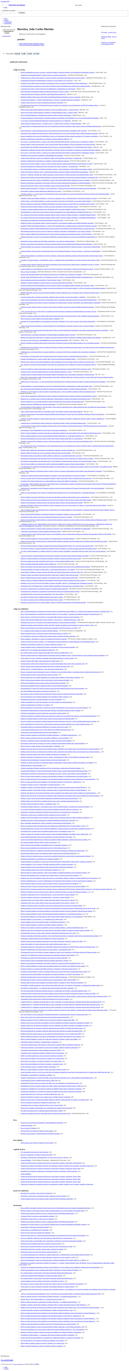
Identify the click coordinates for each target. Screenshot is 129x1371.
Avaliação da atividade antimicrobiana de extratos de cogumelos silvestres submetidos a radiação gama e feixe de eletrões (54, 839)
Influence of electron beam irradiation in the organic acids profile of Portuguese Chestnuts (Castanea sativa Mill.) (52, 941)
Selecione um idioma (17, 5)
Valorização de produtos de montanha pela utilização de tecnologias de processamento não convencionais (50, 812)
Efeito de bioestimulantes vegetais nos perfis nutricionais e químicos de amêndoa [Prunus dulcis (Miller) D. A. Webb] (53, 1260)
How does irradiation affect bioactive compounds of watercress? (38, 691)
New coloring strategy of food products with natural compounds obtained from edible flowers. (47, 1278)
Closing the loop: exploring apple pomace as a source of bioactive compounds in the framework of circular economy (53, 78)
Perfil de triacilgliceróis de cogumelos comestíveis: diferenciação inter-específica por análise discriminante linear (51, 1028)
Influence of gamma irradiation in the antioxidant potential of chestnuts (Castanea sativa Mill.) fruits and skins (51, 558)
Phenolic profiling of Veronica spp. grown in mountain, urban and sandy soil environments (46, 453)
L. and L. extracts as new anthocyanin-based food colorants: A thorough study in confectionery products (57, 152)
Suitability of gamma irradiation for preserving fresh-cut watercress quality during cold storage (47, 283)
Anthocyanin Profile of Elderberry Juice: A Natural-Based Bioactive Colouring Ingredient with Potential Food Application (54, 172)
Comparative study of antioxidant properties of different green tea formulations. (42, 1053)
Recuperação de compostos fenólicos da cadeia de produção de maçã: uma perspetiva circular (46, 1246)
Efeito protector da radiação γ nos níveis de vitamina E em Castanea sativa (41, 1061)
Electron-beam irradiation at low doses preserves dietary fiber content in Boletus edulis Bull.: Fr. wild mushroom (52, 438)
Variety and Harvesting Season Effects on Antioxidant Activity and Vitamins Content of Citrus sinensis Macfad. (51, 411)
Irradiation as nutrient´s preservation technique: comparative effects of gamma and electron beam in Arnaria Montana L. (54, 1305)
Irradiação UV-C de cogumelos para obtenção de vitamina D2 (38, 650)
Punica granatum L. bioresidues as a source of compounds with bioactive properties (44, 639)
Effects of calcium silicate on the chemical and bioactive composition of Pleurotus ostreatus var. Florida (49, 628)
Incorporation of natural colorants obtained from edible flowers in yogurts (41, 191)
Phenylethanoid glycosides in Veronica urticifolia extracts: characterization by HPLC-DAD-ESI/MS (48, 980)
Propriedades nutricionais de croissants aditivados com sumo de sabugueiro (41, 699)
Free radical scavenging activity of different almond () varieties (42, 597)
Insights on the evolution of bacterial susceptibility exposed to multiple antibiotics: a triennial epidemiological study (52, 927)
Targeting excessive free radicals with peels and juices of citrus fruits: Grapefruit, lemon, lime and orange (49, 575)
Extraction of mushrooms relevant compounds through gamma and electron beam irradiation (46, 740)
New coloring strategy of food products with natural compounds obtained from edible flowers (46, 1273)
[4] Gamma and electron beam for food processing (34, 1152)
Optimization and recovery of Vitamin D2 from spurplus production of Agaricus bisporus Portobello (48, 622)
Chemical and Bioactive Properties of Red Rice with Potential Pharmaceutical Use (43, 94)
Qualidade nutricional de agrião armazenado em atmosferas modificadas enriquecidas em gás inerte (48, 820)
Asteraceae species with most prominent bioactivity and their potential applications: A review (46, 371)
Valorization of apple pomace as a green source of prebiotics (37, 1219)
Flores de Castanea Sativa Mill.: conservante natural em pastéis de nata (40, 661)
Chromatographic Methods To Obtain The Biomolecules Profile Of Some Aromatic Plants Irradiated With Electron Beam (54, 771)
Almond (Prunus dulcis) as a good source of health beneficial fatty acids (40, 1094)
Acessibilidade (7, 1360)
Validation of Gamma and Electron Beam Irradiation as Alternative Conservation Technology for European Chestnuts (53, 475)
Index (5, 7)
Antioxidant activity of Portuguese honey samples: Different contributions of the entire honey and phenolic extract (52, 586)
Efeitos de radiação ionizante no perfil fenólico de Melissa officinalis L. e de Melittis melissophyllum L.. (49, 735)
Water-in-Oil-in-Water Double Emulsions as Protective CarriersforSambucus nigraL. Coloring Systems (49, 112)
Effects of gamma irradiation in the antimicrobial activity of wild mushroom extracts (44, 848)
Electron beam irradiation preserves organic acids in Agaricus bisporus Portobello (43, 683)
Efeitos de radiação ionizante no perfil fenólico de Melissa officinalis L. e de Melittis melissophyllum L (49, 1302)
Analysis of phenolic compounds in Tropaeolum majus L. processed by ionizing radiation (45, 897)
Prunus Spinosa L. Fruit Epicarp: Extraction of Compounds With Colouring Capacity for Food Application (50, 617)
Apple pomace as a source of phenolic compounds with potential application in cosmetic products (47, 1286)
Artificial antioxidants (27, 1125)
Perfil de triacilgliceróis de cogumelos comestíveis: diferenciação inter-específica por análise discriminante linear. (52, 1031)
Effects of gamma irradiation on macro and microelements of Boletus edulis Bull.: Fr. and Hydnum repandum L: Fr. (52, 436)
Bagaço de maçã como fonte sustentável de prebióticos (36, 1232)
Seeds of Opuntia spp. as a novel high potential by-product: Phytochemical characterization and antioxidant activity (52, 401)
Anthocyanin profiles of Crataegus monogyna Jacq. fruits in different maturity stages (44, 944)
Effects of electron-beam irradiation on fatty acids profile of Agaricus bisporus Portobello (45, 680)
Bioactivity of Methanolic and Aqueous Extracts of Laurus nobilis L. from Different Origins (46, 949)
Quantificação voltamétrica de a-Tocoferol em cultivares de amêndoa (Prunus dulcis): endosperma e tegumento (51, 1089)
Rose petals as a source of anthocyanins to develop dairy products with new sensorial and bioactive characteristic (52, 694)
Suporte (6, 1369)
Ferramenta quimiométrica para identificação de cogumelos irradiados (40, 859)
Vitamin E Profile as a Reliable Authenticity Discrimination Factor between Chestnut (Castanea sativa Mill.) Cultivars (53, 580)
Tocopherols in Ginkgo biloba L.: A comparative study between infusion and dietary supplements (47, 1335)
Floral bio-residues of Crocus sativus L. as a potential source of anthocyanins (42, 919)
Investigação (7, 23)
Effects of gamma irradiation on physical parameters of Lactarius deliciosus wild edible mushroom (48, 538)
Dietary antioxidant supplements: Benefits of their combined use (38, 564)
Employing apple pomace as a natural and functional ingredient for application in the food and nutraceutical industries (53, 1235)
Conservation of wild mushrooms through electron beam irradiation (39, 732)
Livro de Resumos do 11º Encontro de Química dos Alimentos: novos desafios (42, 1340)
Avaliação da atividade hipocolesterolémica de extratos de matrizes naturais (41, 1275)
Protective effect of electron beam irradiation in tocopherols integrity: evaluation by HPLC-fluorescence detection (52, 982)
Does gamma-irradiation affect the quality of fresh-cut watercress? (39, 842)
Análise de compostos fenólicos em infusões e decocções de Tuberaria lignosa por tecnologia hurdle (48, 1324)
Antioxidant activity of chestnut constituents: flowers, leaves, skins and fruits (42, 1105)
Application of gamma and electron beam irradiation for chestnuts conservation (42, 938)
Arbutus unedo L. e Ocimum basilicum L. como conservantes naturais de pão (42, 669)
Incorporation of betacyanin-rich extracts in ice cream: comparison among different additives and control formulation (53, 743)
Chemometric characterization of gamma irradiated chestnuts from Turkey (41, 531)
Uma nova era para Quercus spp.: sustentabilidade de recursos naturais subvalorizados (44, 340)
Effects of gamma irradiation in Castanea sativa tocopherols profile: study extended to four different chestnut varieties (53, 966)
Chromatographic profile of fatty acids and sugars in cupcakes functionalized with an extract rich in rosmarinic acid (52, 663)
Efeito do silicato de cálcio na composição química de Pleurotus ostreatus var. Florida (44, 633)
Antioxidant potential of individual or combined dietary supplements (39, 1042)
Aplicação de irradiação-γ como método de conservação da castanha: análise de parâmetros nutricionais (49, 1047)
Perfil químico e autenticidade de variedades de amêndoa (36, 1075)
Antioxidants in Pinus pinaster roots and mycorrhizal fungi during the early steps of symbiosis (46, 517)
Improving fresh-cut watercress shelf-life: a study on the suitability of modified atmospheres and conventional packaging (54, 872)
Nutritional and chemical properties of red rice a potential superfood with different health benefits (47, 1221)
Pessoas (6, 20)
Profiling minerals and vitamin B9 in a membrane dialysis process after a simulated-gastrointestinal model (50, 801)
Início (5, 18)
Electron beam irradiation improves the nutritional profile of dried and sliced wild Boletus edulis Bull (48, 853)
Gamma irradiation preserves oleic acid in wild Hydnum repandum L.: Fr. (41, 870)
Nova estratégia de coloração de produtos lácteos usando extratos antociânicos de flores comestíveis (48, 636)
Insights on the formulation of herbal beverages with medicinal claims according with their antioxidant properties (52, 502)
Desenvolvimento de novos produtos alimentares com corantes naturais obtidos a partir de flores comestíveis (50, 677)
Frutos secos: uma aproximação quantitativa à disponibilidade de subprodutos (42, 1122)
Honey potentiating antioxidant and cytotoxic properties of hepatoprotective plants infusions (46, 823)
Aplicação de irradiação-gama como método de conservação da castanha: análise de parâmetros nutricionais (50, 1044)
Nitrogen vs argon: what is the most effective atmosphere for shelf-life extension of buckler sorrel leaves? (50, 798)
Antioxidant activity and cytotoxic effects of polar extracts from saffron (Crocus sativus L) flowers (48, 900)
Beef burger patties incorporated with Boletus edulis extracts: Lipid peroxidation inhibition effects (47, 561)
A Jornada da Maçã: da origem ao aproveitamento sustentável (37, 1216)
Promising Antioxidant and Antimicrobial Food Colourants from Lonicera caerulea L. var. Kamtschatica (49, 166)
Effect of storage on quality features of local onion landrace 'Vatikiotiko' (40, 318)
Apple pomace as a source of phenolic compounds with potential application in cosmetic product (47, 658)
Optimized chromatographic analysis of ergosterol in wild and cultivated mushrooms (44, 977)
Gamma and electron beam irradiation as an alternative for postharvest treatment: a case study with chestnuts (50, 974)
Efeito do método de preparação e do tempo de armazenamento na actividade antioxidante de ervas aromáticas (51, 1036)
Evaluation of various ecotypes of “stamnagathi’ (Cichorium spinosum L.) (41, 784)
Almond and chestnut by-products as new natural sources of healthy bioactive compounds (45, 1097)
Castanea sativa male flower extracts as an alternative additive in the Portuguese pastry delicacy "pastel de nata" (51, 158)
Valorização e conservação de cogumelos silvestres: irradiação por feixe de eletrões (43, 815)
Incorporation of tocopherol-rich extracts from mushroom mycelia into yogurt (42, 220)
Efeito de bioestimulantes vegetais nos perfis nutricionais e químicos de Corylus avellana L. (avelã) (48, 1257)
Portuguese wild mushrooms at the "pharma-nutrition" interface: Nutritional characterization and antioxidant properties (53, 602)
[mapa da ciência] (106, 36)
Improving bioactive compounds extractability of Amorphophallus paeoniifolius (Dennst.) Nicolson (48, 334)
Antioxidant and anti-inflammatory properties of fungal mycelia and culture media (43, 760)
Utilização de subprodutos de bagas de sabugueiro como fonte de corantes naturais (43, 713)
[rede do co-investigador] (108, 42)
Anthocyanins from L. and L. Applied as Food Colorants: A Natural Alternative (51, 123)
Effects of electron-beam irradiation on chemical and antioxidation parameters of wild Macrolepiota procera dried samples (54, 776)
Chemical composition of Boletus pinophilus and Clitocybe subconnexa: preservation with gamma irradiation (51, 768)
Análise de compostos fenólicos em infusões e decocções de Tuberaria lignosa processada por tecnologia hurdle (51, 905)
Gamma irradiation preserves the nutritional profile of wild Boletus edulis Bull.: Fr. (43, 922)
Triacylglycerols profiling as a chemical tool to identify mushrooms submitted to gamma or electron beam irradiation (53, 464)
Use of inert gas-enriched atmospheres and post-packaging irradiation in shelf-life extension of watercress (50, 809)
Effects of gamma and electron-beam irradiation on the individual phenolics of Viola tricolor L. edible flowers (51, 1316)
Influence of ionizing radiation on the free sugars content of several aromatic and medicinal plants (47, 718)
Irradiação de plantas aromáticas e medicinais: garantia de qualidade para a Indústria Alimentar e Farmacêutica (51, 1332)
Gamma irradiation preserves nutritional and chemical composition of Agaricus (42, 1281)
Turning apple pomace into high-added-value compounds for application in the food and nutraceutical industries (51, 1241)
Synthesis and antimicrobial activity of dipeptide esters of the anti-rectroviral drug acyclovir (46, 1113)
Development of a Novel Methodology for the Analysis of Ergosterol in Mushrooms (44, 430)
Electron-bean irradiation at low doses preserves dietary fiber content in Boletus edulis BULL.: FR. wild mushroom (52, 1329)
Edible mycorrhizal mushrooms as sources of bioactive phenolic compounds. (42, 1055)
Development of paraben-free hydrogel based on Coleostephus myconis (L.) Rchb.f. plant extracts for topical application (54, 773)
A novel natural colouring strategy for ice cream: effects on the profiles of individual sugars (46, 729)
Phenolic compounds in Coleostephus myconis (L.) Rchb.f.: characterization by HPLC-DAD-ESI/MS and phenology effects (55, 757)
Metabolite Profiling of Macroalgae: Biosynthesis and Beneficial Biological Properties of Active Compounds (51, 97)
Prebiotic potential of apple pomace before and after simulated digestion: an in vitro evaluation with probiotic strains (52, 1210)
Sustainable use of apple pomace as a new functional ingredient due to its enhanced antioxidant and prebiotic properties (53, 1224)
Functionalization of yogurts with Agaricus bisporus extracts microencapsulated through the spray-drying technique (52, 688)
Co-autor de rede (112, 32)
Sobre (5, 1367)
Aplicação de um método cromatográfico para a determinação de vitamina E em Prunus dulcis (46, 1108)
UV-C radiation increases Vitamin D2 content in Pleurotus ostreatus (39, 630)
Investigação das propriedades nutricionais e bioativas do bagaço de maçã (41, 1243)
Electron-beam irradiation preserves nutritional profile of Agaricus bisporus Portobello (44, 685)
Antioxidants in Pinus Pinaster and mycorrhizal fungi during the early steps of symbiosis (45, 999)
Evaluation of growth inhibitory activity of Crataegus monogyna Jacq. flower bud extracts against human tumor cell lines (54, 971)
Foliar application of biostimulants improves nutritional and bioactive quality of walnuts (45, 91)
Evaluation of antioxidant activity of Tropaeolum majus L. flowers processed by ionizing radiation (48, 894)
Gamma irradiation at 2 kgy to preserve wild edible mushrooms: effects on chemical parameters (47, 864)
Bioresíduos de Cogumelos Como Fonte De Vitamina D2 (36, 1193)
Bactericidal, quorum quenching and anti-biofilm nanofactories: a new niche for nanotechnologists (48, 241)
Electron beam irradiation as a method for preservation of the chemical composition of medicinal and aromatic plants (53, 850)
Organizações (8, 22)
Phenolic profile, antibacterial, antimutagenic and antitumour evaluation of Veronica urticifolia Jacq (48, 450)
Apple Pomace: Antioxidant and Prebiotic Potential (35, 1227)
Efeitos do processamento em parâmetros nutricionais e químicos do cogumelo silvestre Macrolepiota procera (51, 963)
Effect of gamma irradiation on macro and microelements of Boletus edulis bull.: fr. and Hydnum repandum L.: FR (52, 1327)
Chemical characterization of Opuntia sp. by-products (35, 705)
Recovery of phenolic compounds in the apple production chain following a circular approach (46, 1238)
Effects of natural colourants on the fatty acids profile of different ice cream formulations (45, 738)
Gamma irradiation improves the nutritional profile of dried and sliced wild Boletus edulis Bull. (47, 867)
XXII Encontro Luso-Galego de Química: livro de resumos (37, 1131)
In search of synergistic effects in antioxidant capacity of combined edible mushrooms (44, 588)
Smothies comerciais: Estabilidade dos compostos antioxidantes (38, 404)
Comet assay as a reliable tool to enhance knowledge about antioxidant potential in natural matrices (48, 955)
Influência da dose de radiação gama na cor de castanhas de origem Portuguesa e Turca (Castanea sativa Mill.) (51, 1034)
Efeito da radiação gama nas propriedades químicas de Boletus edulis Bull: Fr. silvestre (44, 960)
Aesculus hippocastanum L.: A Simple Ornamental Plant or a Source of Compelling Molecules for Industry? (50, 100)
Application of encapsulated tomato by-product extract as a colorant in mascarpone (43, 75)
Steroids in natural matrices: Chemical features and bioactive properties (40, 1133)
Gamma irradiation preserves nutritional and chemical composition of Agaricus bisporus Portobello (48, 647)
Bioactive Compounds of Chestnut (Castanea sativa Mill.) (36, 1155)
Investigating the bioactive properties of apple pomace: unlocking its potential (42, 1249)
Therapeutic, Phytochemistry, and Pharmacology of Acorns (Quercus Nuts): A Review (44, 1157)
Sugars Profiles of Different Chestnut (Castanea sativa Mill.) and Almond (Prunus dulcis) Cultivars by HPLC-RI (52, 572)
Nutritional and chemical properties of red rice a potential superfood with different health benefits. (47, 1213)
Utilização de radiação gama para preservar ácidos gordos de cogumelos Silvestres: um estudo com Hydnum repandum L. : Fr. (55, 892)
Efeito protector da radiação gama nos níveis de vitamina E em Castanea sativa (42, 1058)
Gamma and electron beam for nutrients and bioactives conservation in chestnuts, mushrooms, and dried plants (51, 1163)
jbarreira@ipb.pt (6, 36)
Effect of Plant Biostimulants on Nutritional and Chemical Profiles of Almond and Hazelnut (46, 115)
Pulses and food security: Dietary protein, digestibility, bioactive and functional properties (45, 185)
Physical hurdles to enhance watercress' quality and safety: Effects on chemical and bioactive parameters (49, 883)
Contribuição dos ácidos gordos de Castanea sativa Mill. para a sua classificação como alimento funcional (50, 1083)
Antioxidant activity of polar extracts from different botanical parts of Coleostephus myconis (46, 831)
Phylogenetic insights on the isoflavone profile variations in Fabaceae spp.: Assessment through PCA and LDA (51, 455)
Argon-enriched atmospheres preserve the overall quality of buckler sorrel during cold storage (46, 837)
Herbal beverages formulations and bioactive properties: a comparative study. (42, 1064)
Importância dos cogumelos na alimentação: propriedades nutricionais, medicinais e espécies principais (49, 1171)
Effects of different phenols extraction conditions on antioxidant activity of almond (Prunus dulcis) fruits (49, 577)
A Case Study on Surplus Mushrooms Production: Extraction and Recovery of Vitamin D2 (46, 120)
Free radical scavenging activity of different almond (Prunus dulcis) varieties (42, 599)
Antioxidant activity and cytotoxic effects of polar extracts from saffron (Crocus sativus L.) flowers (48, 903)
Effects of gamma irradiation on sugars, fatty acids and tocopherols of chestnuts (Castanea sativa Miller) (49, 1039)
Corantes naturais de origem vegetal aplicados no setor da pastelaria (39, 674)
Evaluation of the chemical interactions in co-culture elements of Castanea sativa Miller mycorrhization (49, 481)
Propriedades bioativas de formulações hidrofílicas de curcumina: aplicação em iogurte (44, 727)
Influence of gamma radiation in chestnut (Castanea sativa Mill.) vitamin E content (43, 1069)
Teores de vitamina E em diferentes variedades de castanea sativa (38, 1102)
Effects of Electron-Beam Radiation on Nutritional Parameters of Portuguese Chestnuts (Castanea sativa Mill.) (51, 514)
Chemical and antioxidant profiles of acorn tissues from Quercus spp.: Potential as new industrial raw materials (51, 274)
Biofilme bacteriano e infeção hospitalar (32, 765)
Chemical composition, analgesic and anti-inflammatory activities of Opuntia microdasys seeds (47, 1310)
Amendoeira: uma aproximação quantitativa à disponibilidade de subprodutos (42, 155)
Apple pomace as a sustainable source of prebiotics (35, 1230)
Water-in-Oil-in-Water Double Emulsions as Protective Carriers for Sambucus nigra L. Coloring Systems (49, 109)
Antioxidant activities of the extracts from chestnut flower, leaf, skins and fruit (42, 594)
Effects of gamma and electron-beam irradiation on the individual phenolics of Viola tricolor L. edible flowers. (51, 782)
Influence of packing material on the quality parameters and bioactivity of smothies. (44, 754)
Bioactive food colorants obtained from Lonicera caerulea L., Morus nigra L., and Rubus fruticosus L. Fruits (50, 619)
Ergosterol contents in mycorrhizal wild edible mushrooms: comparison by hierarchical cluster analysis (49, 969)
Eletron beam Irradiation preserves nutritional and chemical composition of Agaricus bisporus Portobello (49, 1270)
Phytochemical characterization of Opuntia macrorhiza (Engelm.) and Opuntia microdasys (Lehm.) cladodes (50, 710)
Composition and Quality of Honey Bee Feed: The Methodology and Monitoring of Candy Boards (48, 89)
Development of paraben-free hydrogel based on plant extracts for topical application (44, 958)
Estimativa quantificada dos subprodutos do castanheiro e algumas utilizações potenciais (45, 139)
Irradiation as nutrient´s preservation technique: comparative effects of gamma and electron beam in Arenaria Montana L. (54, 787)
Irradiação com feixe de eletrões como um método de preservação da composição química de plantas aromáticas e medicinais (55, 817)
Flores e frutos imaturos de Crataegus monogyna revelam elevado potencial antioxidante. (45, 1017)
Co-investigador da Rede (107, 44)
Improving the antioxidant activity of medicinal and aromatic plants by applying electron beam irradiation (50, 875)
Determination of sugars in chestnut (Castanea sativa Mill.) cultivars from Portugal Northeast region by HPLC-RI (52, 1086)
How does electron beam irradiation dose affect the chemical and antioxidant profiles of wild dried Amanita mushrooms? (54, 389)
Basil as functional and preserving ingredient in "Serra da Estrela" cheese (41, 280)
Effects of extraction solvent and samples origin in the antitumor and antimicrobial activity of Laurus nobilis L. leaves (53, 826)
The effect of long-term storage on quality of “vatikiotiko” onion (38, 804)
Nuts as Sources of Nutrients (28, 271)
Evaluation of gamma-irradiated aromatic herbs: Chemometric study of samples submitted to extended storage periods (53, 209)
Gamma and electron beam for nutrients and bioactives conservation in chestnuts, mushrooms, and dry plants (51, 1168)
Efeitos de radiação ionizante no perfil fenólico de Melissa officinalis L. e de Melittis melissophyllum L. (49, 1296)
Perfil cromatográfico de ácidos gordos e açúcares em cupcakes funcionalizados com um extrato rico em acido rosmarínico (54, 707)
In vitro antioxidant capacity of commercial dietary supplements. (38, 1066)
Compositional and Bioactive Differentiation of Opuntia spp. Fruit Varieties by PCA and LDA (47, 80)
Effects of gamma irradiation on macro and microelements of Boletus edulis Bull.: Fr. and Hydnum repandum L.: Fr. (53, 914)
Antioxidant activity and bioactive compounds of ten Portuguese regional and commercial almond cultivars (50, 591)
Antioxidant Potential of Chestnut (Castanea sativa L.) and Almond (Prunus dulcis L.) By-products (48, 569)
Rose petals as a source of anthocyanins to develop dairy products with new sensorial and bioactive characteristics (52, 1284)
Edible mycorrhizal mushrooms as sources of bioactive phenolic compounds (42, 1346)
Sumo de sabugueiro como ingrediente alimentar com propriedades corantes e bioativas (45, 696)
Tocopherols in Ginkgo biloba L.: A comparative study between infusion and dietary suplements (47, 988)
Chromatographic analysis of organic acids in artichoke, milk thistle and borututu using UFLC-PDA (48, 933)
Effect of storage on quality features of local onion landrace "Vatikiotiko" (41, 746)
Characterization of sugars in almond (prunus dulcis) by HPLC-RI (39, 1080)
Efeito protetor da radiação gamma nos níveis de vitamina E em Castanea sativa (42, 1343)
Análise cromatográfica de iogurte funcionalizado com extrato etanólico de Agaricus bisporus (46, 702)
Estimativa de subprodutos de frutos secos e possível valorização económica (41, 644)
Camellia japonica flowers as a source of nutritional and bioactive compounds (42, 102)
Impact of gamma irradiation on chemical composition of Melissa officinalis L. (42, 925)
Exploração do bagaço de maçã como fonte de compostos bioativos (39, 1252)
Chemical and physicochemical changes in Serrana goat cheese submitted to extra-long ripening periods (49, 206)
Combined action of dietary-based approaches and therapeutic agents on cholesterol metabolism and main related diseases (54, 83)
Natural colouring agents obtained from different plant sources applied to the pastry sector (45, 666)
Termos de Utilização (19, 1364)
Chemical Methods (26, 1160)
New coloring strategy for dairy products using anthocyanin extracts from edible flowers (45, 652)
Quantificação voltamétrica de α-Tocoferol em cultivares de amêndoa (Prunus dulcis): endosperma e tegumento (51, 1091)
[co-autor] (104, 32)
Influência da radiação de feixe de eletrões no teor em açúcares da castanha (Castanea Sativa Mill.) (48, 1020)
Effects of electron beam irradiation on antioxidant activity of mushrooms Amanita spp (44, 845)
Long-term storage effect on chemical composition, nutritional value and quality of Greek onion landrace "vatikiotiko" (53, 297)
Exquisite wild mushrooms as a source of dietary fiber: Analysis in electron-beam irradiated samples (48, 359)
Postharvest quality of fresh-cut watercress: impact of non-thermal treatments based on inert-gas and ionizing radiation (53, 886)
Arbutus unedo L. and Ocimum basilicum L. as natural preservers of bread (41, 1299)
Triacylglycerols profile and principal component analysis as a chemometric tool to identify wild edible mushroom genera (54, 991)
